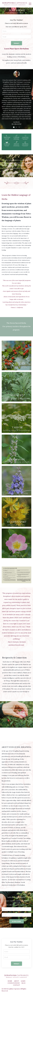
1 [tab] (14, 127)
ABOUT (16, 981)
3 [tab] (19, 127)
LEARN (23, 981)
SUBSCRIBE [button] (16, 921)
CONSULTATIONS (14, 983)
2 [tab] (16, 127)
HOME (10, 981)
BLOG (23, 983)
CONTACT (16, 985)
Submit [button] (16, 43)
